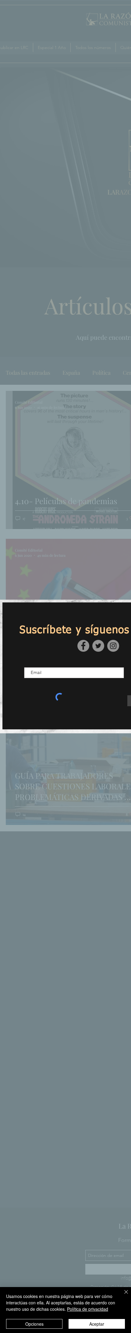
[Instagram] (113, 646)
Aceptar (96, 1324)
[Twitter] (98, 646)
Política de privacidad (87, 1309)
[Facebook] (83, 646)
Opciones (34, 1324)
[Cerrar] (122, 1295)
